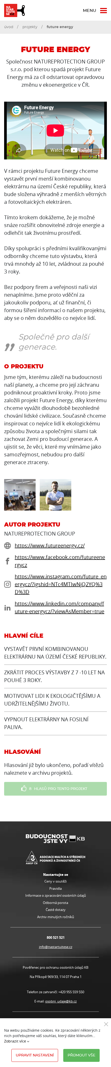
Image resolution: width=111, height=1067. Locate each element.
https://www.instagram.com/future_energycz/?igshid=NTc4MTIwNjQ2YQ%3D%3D (61, 584)
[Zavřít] (106, 1023)
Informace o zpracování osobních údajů (55, 895)
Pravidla (55, 888)
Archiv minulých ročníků (55, 917)
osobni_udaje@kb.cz (61, 1001)
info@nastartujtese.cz (55, 946)
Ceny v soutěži (55, 881)
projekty (29, 27)
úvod (8, 27)
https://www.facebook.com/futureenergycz (60, 561)
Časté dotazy (56, 909)
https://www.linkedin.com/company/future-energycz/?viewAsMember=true (59, 607)
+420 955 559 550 (71, 992)
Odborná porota (55, 902)
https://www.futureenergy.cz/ (50, 545)
